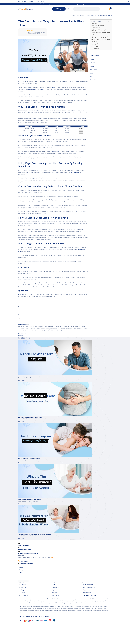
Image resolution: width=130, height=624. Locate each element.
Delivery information (89, 587)
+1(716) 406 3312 (24, 561)
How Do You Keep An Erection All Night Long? (29, 458)
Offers (23, 592)
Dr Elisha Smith (99, 4)
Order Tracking (74, 4)
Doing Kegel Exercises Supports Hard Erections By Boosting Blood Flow (101, 32)
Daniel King (30, 30)
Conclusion (95, 46)
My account (55, 587)
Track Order (55, 595)
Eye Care (92, 62)
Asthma (92, 59)
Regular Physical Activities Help (100, 29)
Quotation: (96, 48)
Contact (90, 4)
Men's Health (80, 15)
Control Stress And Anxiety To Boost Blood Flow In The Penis (100, 36)
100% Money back (23, 545)
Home (73, 15)
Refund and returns (88, 590)
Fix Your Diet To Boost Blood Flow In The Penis (101, 40)
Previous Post (22, 334)
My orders (55, 590)
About (65, 4)
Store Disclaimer (88, 584)
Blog (83, 4)
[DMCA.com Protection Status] (23, 580)
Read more (21, 380)
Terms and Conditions (89, 595)
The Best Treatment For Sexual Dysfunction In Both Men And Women (34, 534)
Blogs (22, 590)
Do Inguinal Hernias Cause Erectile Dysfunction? (30, 417)
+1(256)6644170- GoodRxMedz (53, 4)
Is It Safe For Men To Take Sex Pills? (27, 376)
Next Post (21, 335)
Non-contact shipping (24, 549)
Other (91, 73)
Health (92, 66)
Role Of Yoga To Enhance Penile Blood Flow (100, 43)
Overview (94, 23)
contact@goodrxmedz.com (26, 563)
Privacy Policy (87, 592)
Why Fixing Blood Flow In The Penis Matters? (99, 26)
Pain (91, 76)
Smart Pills (93, 80)
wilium (30, 377)
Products (23, 584)
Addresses (55, 592)
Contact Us (24, 595)
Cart (53, 584)
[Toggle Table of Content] (108, 21)
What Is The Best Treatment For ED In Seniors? (29, 499)
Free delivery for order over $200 (28, 553)
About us (23, 587)
